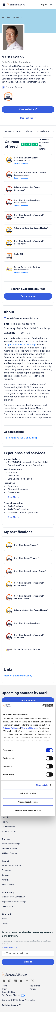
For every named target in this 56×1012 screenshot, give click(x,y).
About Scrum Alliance (11, 865)
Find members (8, 827)
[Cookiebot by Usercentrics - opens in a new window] (41, 705)
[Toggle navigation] (4, 4)
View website (27, 109)
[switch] (49, 758)
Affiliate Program (9, 853)
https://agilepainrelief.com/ (18, 676)
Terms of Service (29, 728)
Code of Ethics (8, 992)
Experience (43, 131)
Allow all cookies (28, 793)
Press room (7, 870)
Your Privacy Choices (11, 995)
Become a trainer (9, 849)
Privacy (33, 989)
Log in (43, 5)
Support (6, 923)
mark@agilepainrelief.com (23, 318)
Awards (5, 880)
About (29, 131)
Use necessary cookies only (28, 810)
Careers (5, 875)
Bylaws (5, 989)
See (13, 497)
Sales (4, 919)
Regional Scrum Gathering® (14, 902)
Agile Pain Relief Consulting (21, 345)
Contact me (27, 118)
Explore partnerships (11, 844)
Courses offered (12, 131)
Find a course (28, 296)
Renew (5, 822)
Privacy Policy (10, 728)
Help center (35, 986)
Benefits (6, 817)
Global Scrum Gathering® (13, 897)
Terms (4, 986)
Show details (42, 785)
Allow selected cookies (28, 802)
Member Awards (9, 832)
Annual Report (8, 885)
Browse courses (21, 163)
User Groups (7, 906)
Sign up (28, 962)
